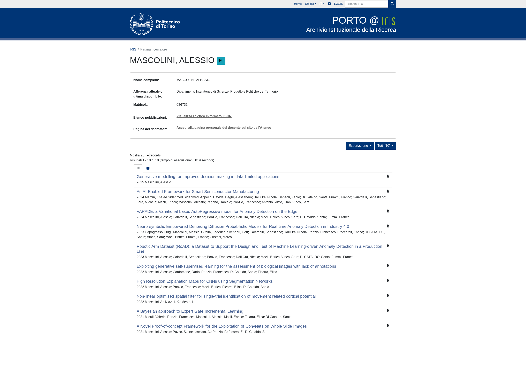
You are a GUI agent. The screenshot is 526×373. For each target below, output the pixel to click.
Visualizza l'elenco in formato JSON (204, 116)
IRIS (133, 49)
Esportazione (359, 145)
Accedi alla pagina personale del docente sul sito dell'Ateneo (223, 127)
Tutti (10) (384, 145)
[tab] (138, 168)
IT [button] (321, 3)
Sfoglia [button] (309, 3)
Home (298, 3)
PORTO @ (351, 24)
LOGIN (338, 3)
